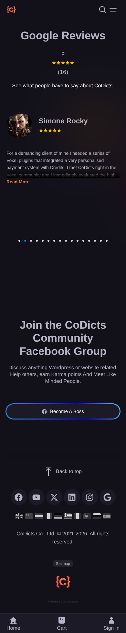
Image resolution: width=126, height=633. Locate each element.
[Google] (108, 497)
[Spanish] (106, 515)
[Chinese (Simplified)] (29, 515)
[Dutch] (39, 515)
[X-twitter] (54, 497)
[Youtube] (36, 497)
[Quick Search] (102, 10)
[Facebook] (19, 497)
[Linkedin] (72, 497)
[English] (19, 515)
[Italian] (77, 515)
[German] (58, 515)
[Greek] (68, 515)
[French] (48, 515)
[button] (62, 623)
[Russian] (97, 515)
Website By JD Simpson (63, 601)
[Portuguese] (87, 515)
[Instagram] (90, 497)
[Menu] (113, 9)
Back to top (69, 471)
